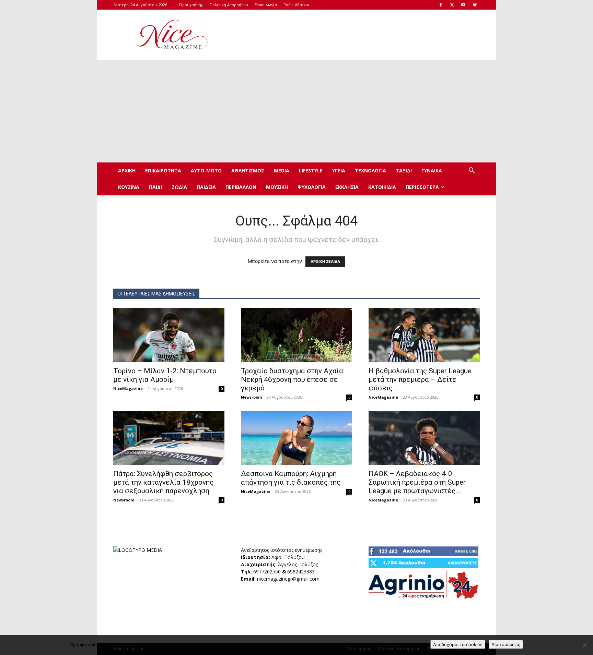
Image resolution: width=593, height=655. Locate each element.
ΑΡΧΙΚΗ (127, 170)
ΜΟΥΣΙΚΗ (277, 187)
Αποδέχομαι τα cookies (457, 644)
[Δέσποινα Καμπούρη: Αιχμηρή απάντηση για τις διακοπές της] (296, 438)
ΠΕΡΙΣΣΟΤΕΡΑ (422, 187)
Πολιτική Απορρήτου (229, 4)
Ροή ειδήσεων (296, 4)
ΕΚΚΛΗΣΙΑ (347, 187)
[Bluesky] (474, 5)
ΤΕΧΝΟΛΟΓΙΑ (370, 170)
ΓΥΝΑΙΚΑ (431, 170)
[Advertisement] (355, 34)
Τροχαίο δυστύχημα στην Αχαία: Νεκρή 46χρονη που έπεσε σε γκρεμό (293, 379)
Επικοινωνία (266, 4)
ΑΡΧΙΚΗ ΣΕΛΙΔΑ (325, 261)
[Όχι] (584, 645)
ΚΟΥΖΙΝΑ (128, 187)
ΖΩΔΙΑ (179, 187)
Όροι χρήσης (191, 4)
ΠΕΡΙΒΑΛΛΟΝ (240, 187)
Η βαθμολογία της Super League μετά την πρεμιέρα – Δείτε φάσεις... (420, 379)
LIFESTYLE (311, 170)
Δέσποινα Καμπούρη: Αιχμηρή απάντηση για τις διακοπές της (290, 478)
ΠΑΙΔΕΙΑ (206, 187)
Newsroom (251, 397)
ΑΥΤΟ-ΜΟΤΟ (206, 170)
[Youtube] (463, 5)
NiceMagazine (128, 388)
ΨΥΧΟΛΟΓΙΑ (312, 187)
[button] (471, 171)
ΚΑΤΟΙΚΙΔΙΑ (382, 187)
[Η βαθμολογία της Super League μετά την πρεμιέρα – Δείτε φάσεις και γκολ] (424, 335)
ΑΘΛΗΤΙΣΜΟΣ (247, 170)
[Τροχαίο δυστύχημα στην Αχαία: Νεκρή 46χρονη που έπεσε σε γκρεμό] (296, 335)
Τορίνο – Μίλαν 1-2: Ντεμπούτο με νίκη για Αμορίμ (165, 375)
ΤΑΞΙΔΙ (404, 170)
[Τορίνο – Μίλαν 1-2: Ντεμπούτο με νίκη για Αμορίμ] (168, 335)
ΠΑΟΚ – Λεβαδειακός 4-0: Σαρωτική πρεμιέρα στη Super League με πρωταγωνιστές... (417, 482)
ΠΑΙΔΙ (155, 187)
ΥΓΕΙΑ (338, 170)
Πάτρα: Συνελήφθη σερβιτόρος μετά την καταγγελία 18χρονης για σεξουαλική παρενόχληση (163, 482)
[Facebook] (440, 5)
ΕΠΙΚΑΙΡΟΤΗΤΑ (163, 170)
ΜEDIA (281, 170)
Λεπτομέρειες (505, 644)
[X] (452, 5)
